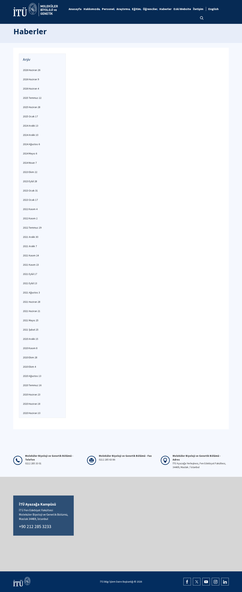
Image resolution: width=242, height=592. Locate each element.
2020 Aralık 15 (30, 339)
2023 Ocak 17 (30, 199)
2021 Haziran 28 (31, 301)
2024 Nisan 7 (30, 162)
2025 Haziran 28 (31, 107)
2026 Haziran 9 (31, 79)
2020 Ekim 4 (29, 366)
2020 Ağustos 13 (32, 376)
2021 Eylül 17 (30, 274)
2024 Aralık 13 (30, 125)
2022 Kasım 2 (30, 218)
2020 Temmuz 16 (32, 385)
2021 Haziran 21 (31, 311)
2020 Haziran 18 (31, 403)
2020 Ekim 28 (30, 357)
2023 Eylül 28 (30, 181)
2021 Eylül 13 (30, 283)
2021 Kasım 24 (31, 255)
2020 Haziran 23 (31, 394)
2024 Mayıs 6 (30, 153)
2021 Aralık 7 (30, 246)
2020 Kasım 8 (30, 348)
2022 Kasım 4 (30, 209)
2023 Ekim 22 (30, 172)
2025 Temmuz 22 (32, 98)
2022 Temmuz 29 (32, 227)
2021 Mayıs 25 (30, 320)
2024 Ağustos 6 (31, 144)
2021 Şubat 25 (30, 329)
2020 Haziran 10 (31, 413)
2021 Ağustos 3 (31, 292)
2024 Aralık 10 (30, 135)
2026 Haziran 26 (31, 70)
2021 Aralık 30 (30, 237)
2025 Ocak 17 (30, 116)
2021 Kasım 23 (31, 264)
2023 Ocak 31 (30, 190)
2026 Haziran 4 (31, 88)
